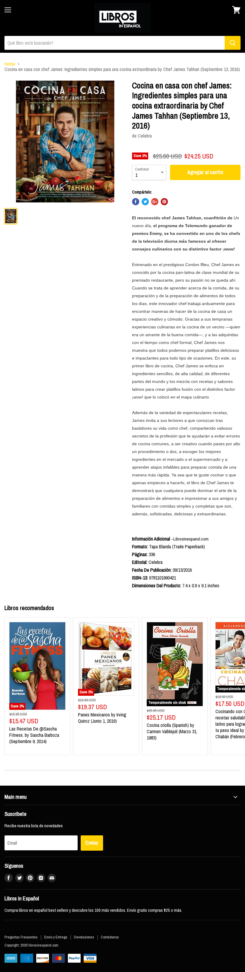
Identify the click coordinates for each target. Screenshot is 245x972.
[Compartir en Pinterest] (164, 201)
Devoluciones (84, 937)
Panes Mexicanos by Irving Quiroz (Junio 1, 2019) (102, 717)
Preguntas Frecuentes (21, 937)
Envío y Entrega (55, 937)
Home (9, 64)
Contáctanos (110, 937)
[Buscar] (233, 43)
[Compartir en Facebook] (135, 201)
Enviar (91, 842)
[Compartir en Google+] (154, 201)
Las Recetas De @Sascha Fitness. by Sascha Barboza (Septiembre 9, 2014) (34, 735)
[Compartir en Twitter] (145, 201)
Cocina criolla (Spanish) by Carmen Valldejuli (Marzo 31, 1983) (172, 731)
